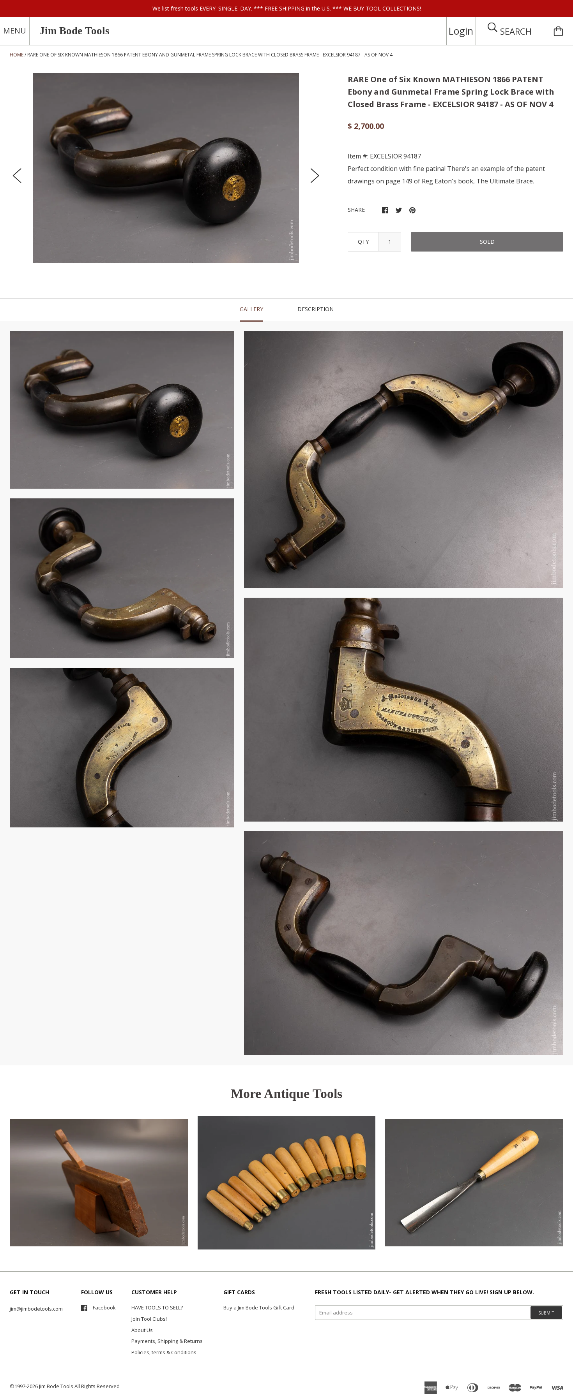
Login (461, 30)
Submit (546, 1313)
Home (16, 54)
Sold (487, 241)
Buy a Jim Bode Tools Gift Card (258, 1307)
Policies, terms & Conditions (163, 1352)
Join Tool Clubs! (149, 1318)
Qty (363, 241)
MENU (14, 30)
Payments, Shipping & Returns (167, 1340)
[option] (166, 168)
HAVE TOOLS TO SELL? (157, 1307)
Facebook (104, 1307)
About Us (142, 1330)
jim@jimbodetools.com (36, 1308)
